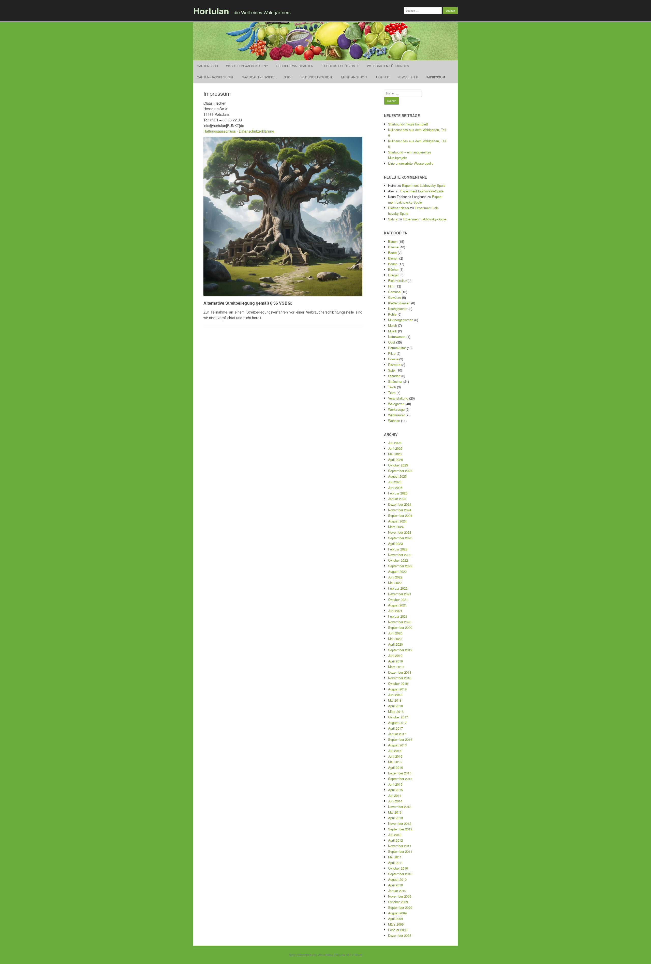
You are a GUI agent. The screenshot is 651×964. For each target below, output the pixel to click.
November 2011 (399, 845)
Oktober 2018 (398, 683)
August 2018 (397, 689)
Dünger (393, 275)
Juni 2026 (395, 448)
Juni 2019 (395, 655)
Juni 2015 (395, 784)
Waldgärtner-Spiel (259, 77)
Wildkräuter (396, 415)
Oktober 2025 (398, 465)
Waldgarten (396, 403)
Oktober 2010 (398, 868)
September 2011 (400, 851)
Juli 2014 (394, 795)
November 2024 (399, 509)
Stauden (394, 375)
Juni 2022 (395, 577)
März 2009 (396, 924)
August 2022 (397, 571)
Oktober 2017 (398, 717)
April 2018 (395, 705)
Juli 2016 (394, 750)
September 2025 (400, 470)
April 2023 (395, 543)
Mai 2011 (395, 857)
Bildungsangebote (317, 77)
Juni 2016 (395, 756)
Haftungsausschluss (219, 131)
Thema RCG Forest (348, 955)
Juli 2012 (394, 834)
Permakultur (397, 347)
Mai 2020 (395, 638)
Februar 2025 (397, 493)
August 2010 (397, 879)
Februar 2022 (397, 588)
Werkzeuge (396, 409)
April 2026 (395, 459)
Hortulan (211, 11)
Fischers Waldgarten (295, 66)
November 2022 (399, 554)
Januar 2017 (397, 733)
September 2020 (400, 627)
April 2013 (395, 817)
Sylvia (392, 219)
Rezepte (394, 364)
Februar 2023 (397, 549)
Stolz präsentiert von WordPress (311, 955)
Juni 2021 (395, 610)
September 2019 (400, 649)
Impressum (435, 77)
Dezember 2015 (399, 773)
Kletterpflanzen (399, 303)
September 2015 (400, 778)
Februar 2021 (397, 616)
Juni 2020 (395, 633)
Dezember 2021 (399, 593)
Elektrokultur (397, 280)
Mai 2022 (395, 582)
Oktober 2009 (398, 901)
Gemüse (394, 291)
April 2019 (395, 661)
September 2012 (400, 829)
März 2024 (396, 526)
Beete (392, 252)
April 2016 (395, 767)
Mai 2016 (395, 761)
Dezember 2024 (399, 504)
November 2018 (399, 677)
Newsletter (407, 77)
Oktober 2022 (398, 560)
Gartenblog (207, 66)
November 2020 (399, 621)
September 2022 (400, 565)
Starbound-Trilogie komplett (408, 124)
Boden (392, 263)
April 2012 (395, 840)
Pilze (391, 353)
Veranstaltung (398, 398)
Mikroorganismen (400, 319)
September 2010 (400, 873)
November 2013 (399, 806)
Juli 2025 (394, 481)
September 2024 (400, 515)
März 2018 (396, 711)
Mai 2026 (395, 453)
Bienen (393, 258)
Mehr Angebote (354, 77)
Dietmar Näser (398, 207)
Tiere (391, 392)
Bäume (393, 247)
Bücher (393, 269)
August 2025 (397, 476)
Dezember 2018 (399, 672)
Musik (392, 331)
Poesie (393, 359)
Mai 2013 (395, 812)
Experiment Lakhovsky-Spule (423, 185)
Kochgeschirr (397, 308)
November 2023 (399, 532)
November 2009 (399, 896)
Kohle (392, 314)
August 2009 (397, 913)
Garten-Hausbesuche (215, 77)
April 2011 (395, 862)
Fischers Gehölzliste (340, 66)
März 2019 (396, 666)
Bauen (392, 241)
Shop (288, 77)
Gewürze (394, 297)
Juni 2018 (395, 694)
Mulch (392, 325)
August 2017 (397, 722)
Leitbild (382, 77)
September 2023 (400, 537)
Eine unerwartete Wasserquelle (410, 163)
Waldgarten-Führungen (388, 66)
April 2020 (395, 644)
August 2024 (397, 521)
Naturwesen (396, 336)
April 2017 (395, 728)
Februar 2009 (397, 929)
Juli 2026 (394, 442)
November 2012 (399, 823)
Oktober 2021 (398, 599)
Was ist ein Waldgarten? (247, 66)
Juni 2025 (395, 487)
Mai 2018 (395, 700)
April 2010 (395, 885)
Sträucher (395, 381)
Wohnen (394, 420)
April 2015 (395, 789)
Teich (392, 387)
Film (391, 286)
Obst (391, 342)
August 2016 (397, 745)
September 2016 (400, 739)
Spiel (391, 370)
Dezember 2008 (399, 935)
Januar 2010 (397, 890)
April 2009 (395, 918)
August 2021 (397, 605)
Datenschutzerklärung (256, 131)
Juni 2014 (395, 801)
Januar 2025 (397, 498)
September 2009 (400, 907)
